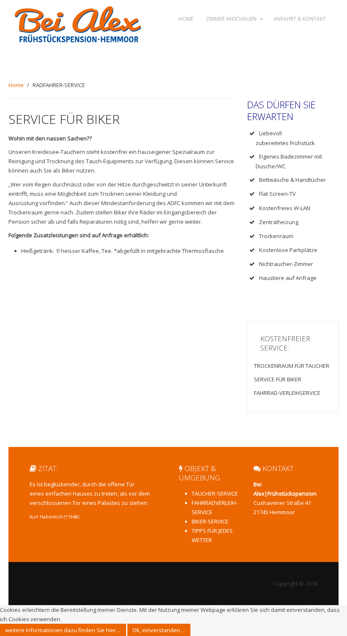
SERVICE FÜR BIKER (277, 379)
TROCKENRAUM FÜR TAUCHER (291, 366)
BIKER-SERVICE (210, 521)
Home (186, 18)
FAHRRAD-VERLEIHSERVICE (287, 393)
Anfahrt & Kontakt (299, 18)
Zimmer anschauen (231, 18)
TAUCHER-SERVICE (215, 493)
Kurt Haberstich (46, 517)
